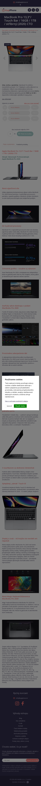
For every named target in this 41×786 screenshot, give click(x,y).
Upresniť (9, 406)
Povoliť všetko (20, 406)
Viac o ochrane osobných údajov (16, 401)
